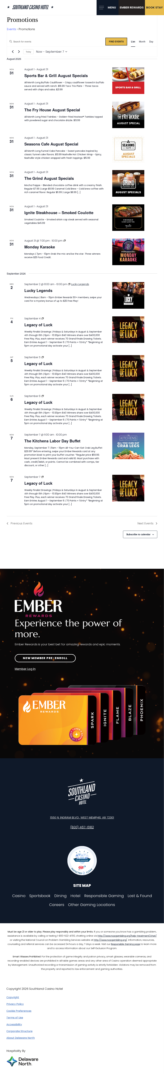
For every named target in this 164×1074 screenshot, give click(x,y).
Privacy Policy (15, 1004)
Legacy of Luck (38, 324)
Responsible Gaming (104, 895)
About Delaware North (20, 1038)
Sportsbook (39, 895)
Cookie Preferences (18, 1011)
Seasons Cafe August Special (51, 144)
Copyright (12, 997)
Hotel (75, 895)
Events (11, 29)
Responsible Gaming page (125, 944)
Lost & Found (140, 895)
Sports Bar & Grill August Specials (56, 75)
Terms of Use (14, 1017)
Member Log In (25, 669)
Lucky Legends (38, 290)
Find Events (116, 41)
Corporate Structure (19, 1031)
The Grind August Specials (49, 178)
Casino (18, 895)
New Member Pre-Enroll (45, 658)
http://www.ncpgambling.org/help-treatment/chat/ (127, 935)
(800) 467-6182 (82, 827)
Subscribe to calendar (138, 534)
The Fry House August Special (52, 109)
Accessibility (14, 1024)
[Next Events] (19, 52)
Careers (56, 904)
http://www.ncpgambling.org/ (110, 940)
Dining (60, 895)
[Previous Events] (13, 52)
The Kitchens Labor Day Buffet (52, 441)
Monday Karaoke (39, 247)
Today (28, 51)
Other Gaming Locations (91, 904)
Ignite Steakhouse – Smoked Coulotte (58, 212)
